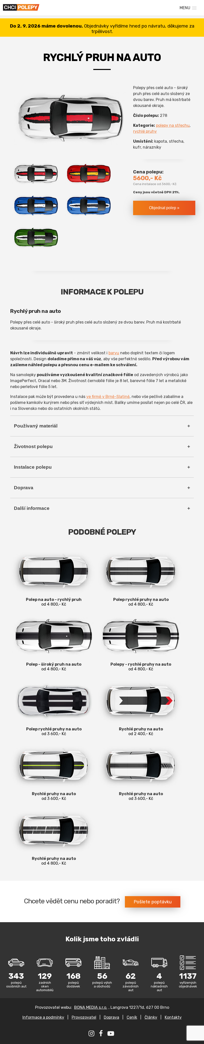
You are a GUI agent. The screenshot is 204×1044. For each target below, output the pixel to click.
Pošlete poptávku (153, 902)
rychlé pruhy (145, 131)
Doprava (23, 487)
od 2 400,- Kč (141, 731)
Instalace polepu (33, 467)
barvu (113, 353)
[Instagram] (92, 1034)
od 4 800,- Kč (54, 602)
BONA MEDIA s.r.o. (90, 1007)
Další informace (32, 508)
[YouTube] (111, 1034)
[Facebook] (101, 1034)
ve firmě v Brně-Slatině (108, 396)
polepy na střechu (173, 125)
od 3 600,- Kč (54, 731)
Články (151, 1017)
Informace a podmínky (43, 1017)
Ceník (132, 1017)
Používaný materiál (35, 425)
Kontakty (173, 1017)
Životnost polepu (33, 446)
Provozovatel (84, 1017)
